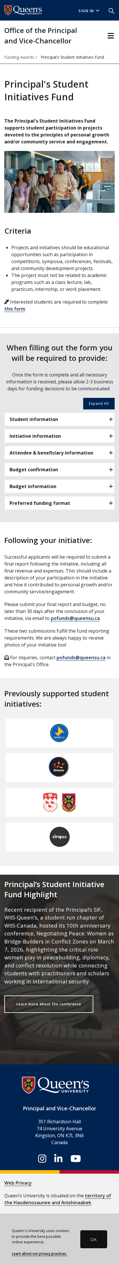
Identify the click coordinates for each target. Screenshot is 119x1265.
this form (14, 309)
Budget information (33, 486)
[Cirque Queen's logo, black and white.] (59, 837)
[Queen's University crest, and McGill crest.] (59, 802)
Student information (34, 419)
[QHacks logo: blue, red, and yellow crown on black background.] (59, 767)
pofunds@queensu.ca (75, 618)
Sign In (86, 10)
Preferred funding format (40, 503)
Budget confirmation (34, 469)
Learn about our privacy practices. (39, 1253)
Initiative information (35, 436)
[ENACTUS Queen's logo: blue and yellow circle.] (59, 733)
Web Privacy (18, 1183)
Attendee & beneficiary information (51, 453)
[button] (111, 10)
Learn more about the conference (48, 1004)
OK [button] (93, 1239)
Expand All (99, 403)
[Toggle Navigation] (111, 36)
